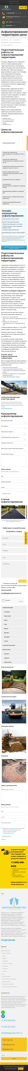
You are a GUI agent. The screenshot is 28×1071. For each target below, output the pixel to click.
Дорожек (6, 632)
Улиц (5, 624)
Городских (5, 968)
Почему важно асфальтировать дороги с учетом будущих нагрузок (13, 521)
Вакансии (8, 1049)
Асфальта (6, 658)
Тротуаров (7, 611)
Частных (5, 971)
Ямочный (6, 653)
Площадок (7, 636)
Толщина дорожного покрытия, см (10, 437)
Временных (5, 966)
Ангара (6, 641)
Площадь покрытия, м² (7, 443)
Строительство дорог (9, 645)
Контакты (8, 1040)
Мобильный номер (6, 481)
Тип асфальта (4, 426)
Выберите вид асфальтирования (10, 222)
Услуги (16, 3)
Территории (7, 616)
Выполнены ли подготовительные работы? (12, 448)
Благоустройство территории (9, 979)
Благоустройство (6, 1063)
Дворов (6, 628)
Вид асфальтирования (7, 420)
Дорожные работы (5, 950)
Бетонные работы (6, 976)
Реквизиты (9, 1044)
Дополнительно (6, 408)
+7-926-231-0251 (8, 1026)
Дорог (5, 620)
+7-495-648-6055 (8, 1020)
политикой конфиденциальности (11, 592)
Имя (2, 476)
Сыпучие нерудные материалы (9, 986)
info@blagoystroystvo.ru (12, 1033)
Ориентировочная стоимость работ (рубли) (13, 232)
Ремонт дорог (7, 649)
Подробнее (8, 940)
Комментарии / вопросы (7, 454)
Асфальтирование (8, 607)
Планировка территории (8, 984)
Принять (21, 1068)
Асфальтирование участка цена (10, 398)
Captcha (3, 839)
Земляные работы (6, 981)
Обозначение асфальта (7, 431)
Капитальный (7, 662)
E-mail (3, 487)
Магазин (11, 3)
